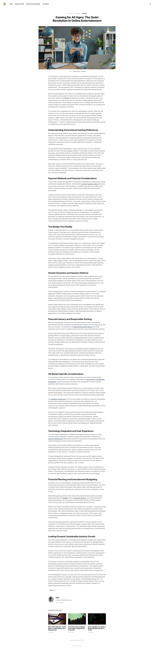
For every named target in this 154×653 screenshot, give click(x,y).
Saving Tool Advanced (33, 4)
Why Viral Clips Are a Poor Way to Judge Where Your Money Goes (57, 628)
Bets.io (67, 98)
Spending (84, 13)
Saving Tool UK (19, 4)
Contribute (45, 4)
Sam (57, 597)
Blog (11, 4)
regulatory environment (58, 399)
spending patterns (80, 498)
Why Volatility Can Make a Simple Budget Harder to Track (97, 628)
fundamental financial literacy (83, 327)
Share (51, 590)
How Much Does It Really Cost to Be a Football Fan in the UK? (76, 628)
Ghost (80, 645)
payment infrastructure (55, 439)
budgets (65, 498)
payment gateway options (90, 184)
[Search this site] (150, 4)
